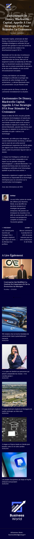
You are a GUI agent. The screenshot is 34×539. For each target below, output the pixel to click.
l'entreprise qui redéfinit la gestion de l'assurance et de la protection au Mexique (17, 284)
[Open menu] (31, 7)
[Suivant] (29, 277)
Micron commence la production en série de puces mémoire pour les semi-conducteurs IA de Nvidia (26, 235)
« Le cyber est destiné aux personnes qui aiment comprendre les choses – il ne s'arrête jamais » (15, 374)
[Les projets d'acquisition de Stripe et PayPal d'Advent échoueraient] (17, 464)
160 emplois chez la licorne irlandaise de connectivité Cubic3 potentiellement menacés (15, 336)
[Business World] (8, 7)
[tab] (13, 297)
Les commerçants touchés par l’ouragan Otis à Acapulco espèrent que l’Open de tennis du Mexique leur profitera (9, 236)
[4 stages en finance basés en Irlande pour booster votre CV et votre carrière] (17, 429)
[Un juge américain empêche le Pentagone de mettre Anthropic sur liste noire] (17, 394)
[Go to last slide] (4, 277)
